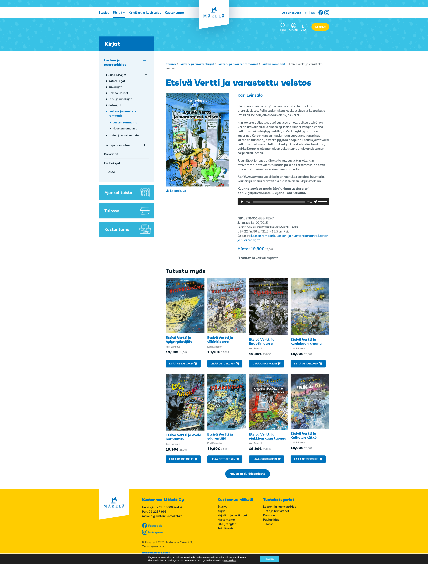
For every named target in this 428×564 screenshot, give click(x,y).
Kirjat (117, 12)
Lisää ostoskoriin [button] (181, 363)
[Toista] (242, 201)
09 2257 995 (158, 511)
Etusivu (104, 13)
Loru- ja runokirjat (120, 99)
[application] (283, 201)
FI (306, 13)
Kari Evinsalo (250, 95)
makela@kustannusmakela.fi (162, 516)
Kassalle (320, 26)
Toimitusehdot (228, 528)
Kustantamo (174, 13)
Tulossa (109, 172)
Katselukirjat (117, 81)
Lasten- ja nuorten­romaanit (238, 64)
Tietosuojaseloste (153, 546)
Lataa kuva (178, 191)
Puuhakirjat (112, 163)
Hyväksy (269, 558)
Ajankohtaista (118, 192)
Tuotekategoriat (278, 499)
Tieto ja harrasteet (117, 145)
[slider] (323, 201)
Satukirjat (115, 105)
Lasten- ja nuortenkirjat (197, 64)
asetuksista (230, 560)
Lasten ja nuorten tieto (124, 135)
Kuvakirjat (115, 87)
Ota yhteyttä (291, 13)
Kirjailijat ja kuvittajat (145, 13)
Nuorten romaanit (125, 128)
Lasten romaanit (273, 64)
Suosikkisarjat (118, 75)
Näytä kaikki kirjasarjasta (247, 474)
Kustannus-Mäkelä (235, 499)
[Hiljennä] (315, 201)
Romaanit (111, 154)
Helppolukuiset (118, 93)
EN (313, 13)
